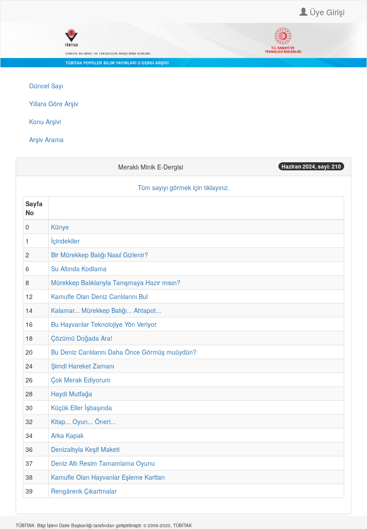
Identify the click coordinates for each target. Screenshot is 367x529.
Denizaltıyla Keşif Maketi (85, 449)
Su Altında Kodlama (79, 268)
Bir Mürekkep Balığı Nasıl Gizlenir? (99, 254)
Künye (60, 226)
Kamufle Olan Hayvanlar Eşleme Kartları (108, 477)
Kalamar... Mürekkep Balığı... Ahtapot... (106, 310)
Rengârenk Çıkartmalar (84, 490)
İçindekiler (65, 240)
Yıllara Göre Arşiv (53, 103)
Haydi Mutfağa (71, 393)
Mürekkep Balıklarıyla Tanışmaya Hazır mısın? (115, 282)
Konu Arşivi (45, 121)
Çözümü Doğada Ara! (81, 338)
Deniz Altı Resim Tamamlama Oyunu (103, 463)
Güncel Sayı (46, 85)
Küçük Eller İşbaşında (81, 407)
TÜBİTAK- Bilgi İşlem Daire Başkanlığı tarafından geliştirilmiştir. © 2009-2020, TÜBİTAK (104, 525)
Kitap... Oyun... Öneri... (83, 421)
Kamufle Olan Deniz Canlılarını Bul (99, 296)
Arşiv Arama (46, 139)
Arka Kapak (67, 435)
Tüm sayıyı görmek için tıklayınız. (184, 187)
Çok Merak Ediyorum (81, 379)
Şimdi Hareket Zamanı (82, 365)
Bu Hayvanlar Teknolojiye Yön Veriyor (104, 324)
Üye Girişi (326, 11)
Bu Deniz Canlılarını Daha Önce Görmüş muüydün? (123, 351)
